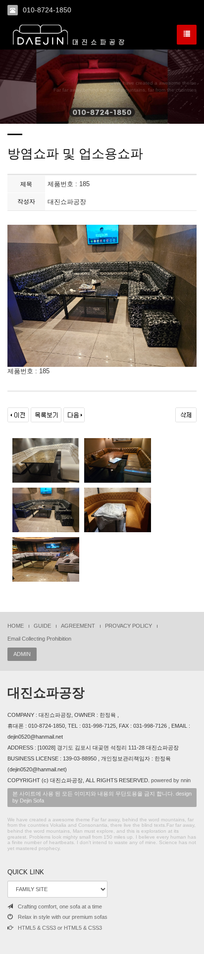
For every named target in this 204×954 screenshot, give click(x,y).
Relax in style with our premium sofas (62, 917)
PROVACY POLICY (128, 626)
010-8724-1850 (47, 10)
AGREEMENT (78, 626)
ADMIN (22, 654)
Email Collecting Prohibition (39, 639)
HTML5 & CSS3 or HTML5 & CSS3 (60, 928)
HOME (15, 626)
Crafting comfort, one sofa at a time (60, 906)
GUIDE (42, 626)
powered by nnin (171, 780)
